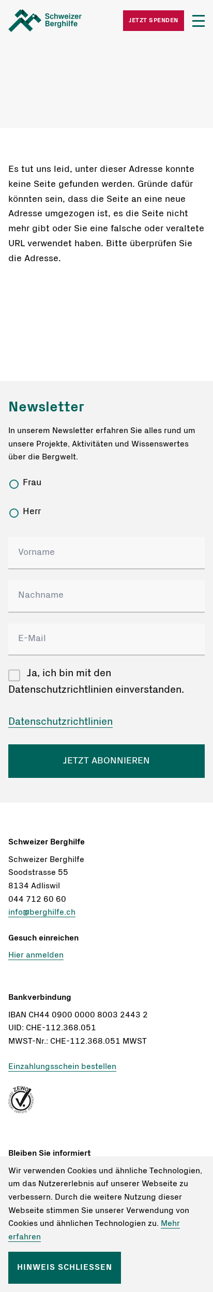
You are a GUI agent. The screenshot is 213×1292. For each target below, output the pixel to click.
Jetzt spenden (153, 20)
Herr (32, 511)
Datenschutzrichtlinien (60, 721)
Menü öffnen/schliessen (198, 21)
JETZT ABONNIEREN (106, 760)
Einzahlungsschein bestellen (62, 1066)
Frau (32, 482)
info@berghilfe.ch (41, 912)
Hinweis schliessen (64, 1267)
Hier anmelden (36, 955)
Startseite (57, 20)
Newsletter (46, 407)
